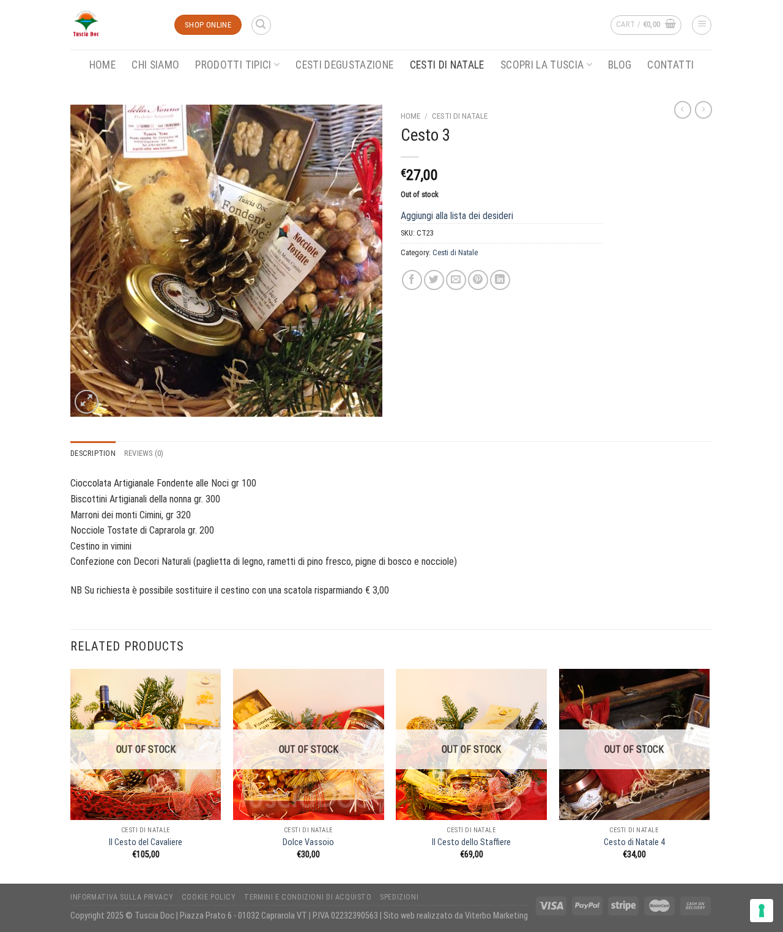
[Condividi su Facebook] (412, 280)
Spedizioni (399, 897)
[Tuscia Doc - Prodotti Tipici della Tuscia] (113, 25)
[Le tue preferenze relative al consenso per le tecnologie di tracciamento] (761, 910)
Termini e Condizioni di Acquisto (308, 897)
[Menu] (701, 25)
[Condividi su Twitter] (434, 280)
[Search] (261, 25)
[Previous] (71, 775)
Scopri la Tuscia (542, 65)
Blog (619, 65)
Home (102, 65)
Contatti (670, 65)
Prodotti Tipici (233, 65)
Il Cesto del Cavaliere (145, 842)
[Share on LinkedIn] (500, 280)
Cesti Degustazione (344, 65)
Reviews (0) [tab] (144, 453)
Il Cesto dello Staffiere (471, 842)
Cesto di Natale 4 (634, 842)
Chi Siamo (155, 65)
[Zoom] (86, 402)
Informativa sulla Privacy (121, 897)
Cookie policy (209, 897)
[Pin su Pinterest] (478, 280)
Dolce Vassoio (308, 842)
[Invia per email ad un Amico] (456, 280)
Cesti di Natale (447, 65)
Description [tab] (93, 453)
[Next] (709, 775)
